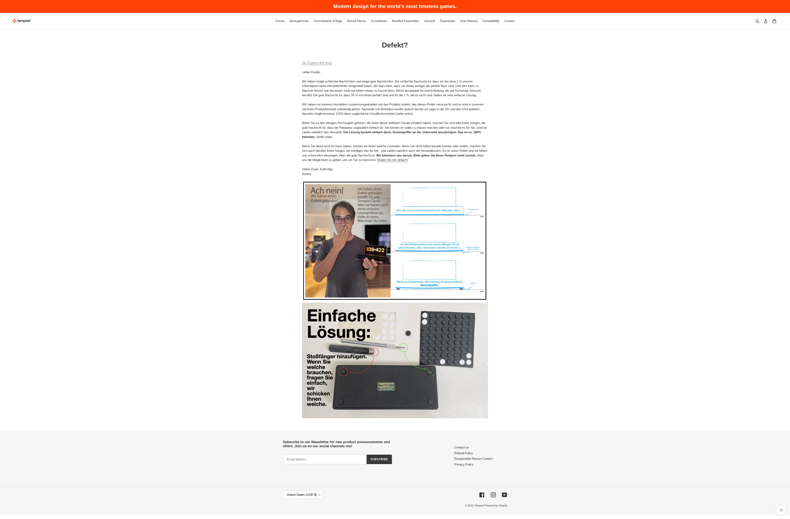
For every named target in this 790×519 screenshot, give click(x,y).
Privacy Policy (464, 464)
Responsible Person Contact (473, 458)
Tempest (479, 505)
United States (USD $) (302, 494)
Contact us (461, 447)
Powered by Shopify (496, 505)
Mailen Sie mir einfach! (392, 160)
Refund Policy (463, 453)
